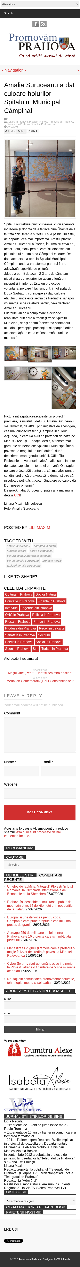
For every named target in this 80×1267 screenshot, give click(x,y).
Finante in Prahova (51, 601)
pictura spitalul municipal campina (29, 555)
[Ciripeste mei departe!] (12, 516)
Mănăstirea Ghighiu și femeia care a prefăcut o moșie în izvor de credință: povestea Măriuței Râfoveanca (41, 951)
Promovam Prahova (30, 1259)
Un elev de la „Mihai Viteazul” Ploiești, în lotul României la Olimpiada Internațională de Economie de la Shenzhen (40, 890)
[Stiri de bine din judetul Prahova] (42, 57)
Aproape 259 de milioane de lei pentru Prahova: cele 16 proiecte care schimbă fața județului (39, 936)
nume (7, 998)
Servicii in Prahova (19, 642)
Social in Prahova (41, 124)
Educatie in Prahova (20, 601)
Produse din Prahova (61, 121)
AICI (17, 495)
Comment (12, 713)
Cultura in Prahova (17, 121)
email (7, 1013)
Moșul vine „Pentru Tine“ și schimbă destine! (40, 673)
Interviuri (11, 608)
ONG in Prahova (17, 615)
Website (10, 784)
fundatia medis (16, 550)
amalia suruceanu (18, 545)
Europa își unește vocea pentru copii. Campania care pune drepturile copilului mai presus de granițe (39, 921)
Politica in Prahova (46, 615)
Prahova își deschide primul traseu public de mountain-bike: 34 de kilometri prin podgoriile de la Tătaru (40, 905)
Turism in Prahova (54, 648)
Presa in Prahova (38, 121)
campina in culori (45, 545)
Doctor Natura (45, 594)
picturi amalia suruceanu (23, 560)
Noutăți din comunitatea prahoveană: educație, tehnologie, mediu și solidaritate (41, 980)
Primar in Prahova (46, 621)
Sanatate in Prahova (18, 124)
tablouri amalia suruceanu (24, 565)
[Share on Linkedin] (18, 516)
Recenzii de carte (51, 628)
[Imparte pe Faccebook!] (6, 516)
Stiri (54, 124)
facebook (35, 24)
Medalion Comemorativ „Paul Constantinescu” (40, 681)
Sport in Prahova (17, 648)
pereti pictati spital (41, 550)
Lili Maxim (39, 527)
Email (47, 762)
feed (43, 24)
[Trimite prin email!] (24, 516)
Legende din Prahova (36, 608)
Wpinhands (63, 1259)
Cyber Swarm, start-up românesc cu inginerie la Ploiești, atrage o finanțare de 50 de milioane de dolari (41, 967)
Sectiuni (44, 635)
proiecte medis (52, 560)
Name (10, 762)
